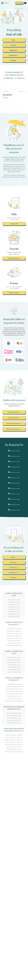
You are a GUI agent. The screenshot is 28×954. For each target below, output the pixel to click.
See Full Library (13, 412)
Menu (6, 3)
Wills (13, 557)
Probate (13, 577)
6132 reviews (9, 78)
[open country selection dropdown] (25, 3)
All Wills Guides (13, 418)
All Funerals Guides (12, 423)
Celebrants (13, 567)
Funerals (13, 562)
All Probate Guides (13, 429)
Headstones (13, 572)
